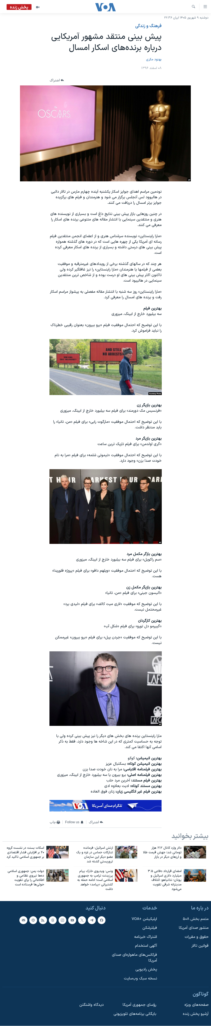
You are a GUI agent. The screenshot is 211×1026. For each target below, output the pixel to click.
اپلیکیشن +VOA (144, 919)
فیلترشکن (149, 928)
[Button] (57, 80)
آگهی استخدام (146, 946)
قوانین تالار (200, 946)
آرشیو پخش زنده (196, 1014)
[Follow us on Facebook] (102, 920)
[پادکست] (33, 920)
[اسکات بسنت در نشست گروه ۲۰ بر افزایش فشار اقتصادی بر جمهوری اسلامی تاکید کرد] (57, 852)
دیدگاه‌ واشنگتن (91, 1005)
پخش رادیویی (146, 969)
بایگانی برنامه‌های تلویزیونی (135, 1014)
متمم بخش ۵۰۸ (196, 919)
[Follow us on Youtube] (72, 920)
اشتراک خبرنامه (145, 937)
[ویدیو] (38, 7)
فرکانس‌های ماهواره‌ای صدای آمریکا (134, 957)
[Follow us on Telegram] (92, 920)
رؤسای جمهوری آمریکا (139, 1005)
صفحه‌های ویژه (196, 1005)
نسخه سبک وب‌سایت (140, 978)
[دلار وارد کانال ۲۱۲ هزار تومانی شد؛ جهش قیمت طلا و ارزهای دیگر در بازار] (195, 852)
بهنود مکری (154, 59)
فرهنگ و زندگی (148, 26)
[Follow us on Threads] (53, 920)
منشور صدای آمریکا (194, 928)
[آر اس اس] (43, 920)
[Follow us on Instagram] (62, 920)
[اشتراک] (23, 920)
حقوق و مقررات (197, 937)
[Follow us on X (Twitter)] (82, 920)
